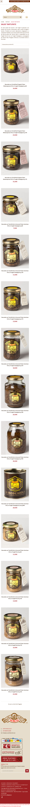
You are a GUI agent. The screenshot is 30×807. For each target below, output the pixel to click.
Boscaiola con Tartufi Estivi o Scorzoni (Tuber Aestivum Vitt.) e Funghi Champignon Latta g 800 (15, 504)
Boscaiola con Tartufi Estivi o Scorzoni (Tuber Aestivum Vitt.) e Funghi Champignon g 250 (15, 364)
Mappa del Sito (10, 786)
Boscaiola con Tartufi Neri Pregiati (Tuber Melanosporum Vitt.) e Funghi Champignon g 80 (15, 85)
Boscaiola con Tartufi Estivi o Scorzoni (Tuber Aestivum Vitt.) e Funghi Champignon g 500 (15, 411)
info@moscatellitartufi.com (9, 733)
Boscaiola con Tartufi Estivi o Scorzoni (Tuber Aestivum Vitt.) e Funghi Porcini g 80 (15, 551)
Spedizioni (9, 783)
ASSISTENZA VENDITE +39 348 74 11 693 (19, 1)
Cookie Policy (24, 784)
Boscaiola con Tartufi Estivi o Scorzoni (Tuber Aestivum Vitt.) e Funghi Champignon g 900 (15, 457)
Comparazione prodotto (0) (7, 44)
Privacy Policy (16, 784)
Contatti (3, 786)
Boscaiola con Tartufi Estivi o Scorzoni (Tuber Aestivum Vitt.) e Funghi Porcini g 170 (15, 644)
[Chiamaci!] (14, 759)
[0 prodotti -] (26, 17)
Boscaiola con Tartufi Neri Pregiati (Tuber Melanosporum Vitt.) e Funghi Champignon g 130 (15, 131)
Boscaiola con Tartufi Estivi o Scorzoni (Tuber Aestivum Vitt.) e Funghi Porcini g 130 (15, 597)
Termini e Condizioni (6, 784)
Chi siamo (3, 783)
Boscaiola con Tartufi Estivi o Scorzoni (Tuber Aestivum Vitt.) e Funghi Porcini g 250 (15, 690)
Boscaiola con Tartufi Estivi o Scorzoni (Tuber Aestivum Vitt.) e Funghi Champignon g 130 (15, 271)
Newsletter (18, 786)
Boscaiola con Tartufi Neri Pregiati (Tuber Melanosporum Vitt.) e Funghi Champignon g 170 (15, 178)
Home (2, 21)
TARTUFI (7, 21)
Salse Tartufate (15, 21)
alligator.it (9, 795)
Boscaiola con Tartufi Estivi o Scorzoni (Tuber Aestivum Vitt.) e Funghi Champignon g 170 (15, 318)
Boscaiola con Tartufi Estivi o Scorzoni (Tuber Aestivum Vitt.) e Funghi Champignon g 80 (15, 225)
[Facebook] (2, 797)
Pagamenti (15, 783)
